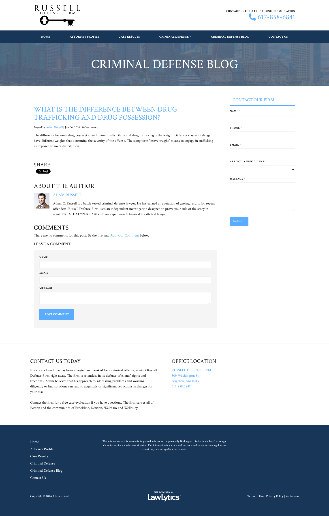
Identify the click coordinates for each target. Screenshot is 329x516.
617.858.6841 (181, 386)
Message (46, 288)
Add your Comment (124, 235)
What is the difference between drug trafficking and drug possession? (105, 113)
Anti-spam (292, 496)
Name (43, 257)
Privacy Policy (274, 496)
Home (45, 37)
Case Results (129, 37)
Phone (236, 128)
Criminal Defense (174, 37)
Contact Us (278, 37)
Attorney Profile (84, 37)
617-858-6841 (276, 17)
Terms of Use (255, 496)
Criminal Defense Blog (230, 37)
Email (44, 273)
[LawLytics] (164, 496)
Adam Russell (54, 127)
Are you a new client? (249, 161)
